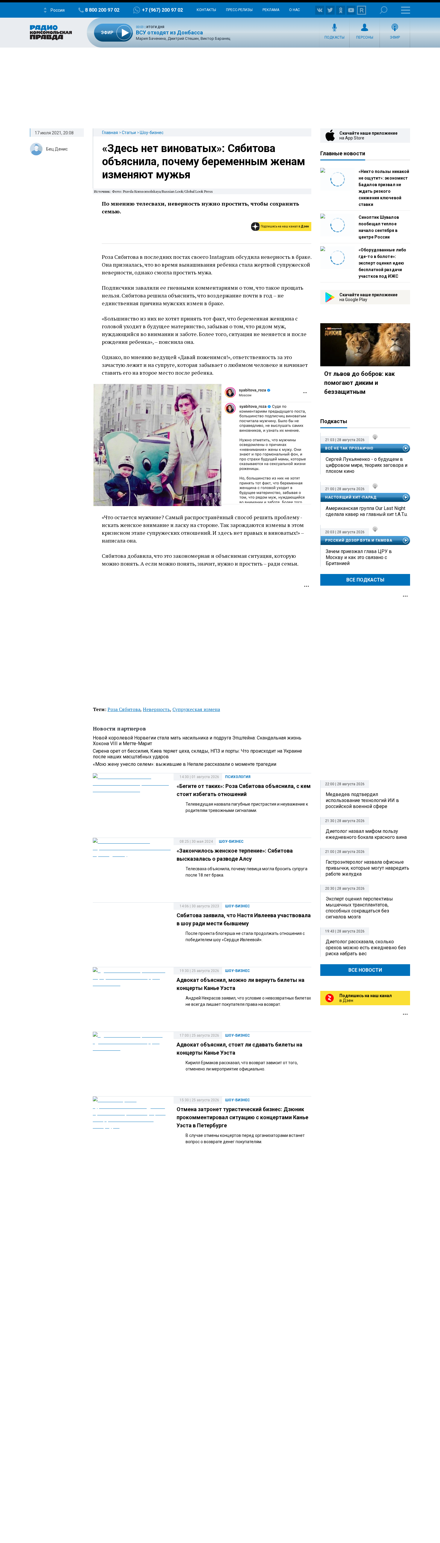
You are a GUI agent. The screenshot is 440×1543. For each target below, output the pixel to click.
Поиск (383, 10)
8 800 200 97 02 (102, 10)
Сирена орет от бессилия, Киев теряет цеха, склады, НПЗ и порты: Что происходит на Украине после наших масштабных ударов (197, 754)
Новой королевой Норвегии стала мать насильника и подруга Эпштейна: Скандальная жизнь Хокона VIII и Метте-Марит (197, 740)
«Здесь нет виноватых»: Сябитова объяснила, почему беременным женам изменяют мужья (203, 161)
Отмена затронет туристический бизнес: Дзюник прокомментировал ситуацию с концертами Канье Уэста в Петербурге (242, 1117)
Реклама (271, 10)
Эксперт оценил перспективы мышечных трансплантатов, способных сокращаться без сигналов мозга (359, 908)
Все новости (365, 970)
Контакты (206, 10)
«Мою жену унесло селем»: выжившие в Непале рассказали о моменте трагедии (184, 764)
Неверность (156, 709)
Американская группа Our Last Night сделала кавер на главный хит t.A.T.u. (367, 511)
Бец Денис (57, 149)
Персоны (364, 37)
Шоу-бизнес (151, 132)
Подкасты (334, 37)
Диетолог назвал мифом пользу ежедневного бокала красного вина (366, 834)
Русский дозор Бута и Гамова (358, 540)
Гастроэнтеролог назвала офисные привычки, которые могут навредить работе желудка (367, 868)
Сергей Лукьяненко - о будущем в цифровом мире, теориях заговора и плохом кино (366, 465)
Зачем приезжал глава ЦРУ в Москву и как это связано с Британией (359, 557)
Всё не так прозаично (349, 448)
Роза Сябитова (123, 709)
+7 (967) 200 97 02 (162, 10)
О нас (294, 10)
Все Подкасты (365, 580)
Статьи (129, 132)
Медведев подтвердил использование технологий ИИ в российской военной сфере (362, 800)
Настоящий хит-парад (350, 497)
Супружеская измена (196, 709)
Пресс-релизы (239, 10)
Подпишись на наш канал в (285, 226)
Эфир (395, 37)
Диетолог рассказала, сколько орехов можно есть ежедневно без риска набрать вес (366, 947)
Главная (110, 132)
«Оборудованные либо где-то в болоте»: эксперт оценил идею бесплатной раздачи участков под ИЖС (382, 263)
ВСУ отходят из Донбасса (169, 32)
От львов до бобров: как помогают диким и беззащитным (359, 382)
